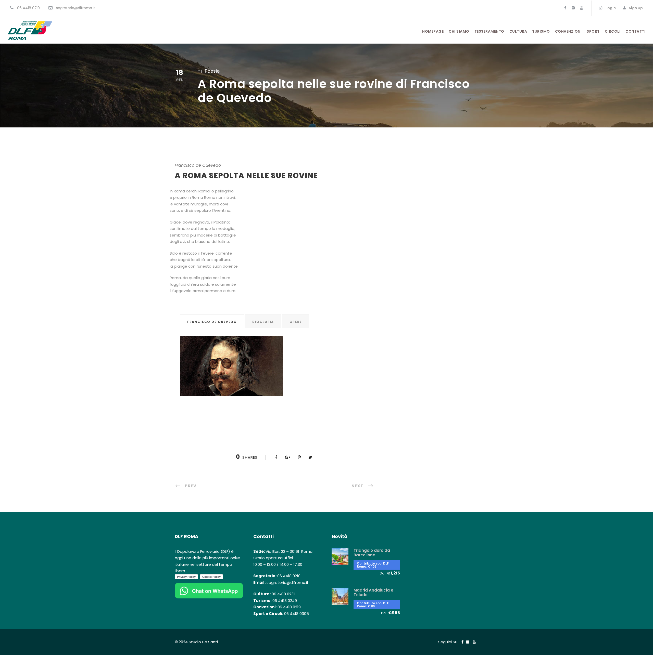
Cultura (518, 31)
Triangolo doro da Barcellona (372, 553)
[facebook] (565, 7)
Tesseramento (489, 31)
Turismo (541, 31)
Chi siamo (459, 31)
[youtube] (581, 7)
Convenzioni (568, 31)
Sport (593, 31)
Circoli (613, 31)
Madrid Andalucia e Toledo (373, 592)
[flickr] (573, 7)
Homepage (433, 31)
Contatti (635, 31)
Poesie (212, 71)
